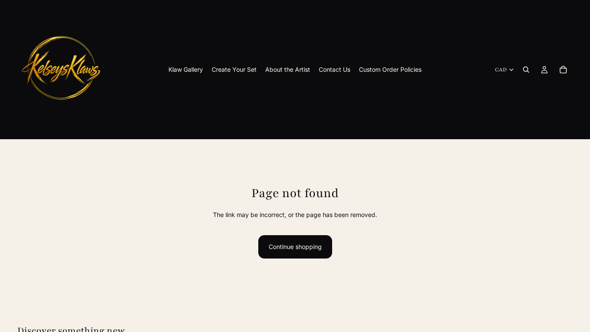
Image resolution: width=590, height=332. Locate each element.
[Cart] (563, 69)
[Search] (526, 69)
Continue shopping (295, 246)
